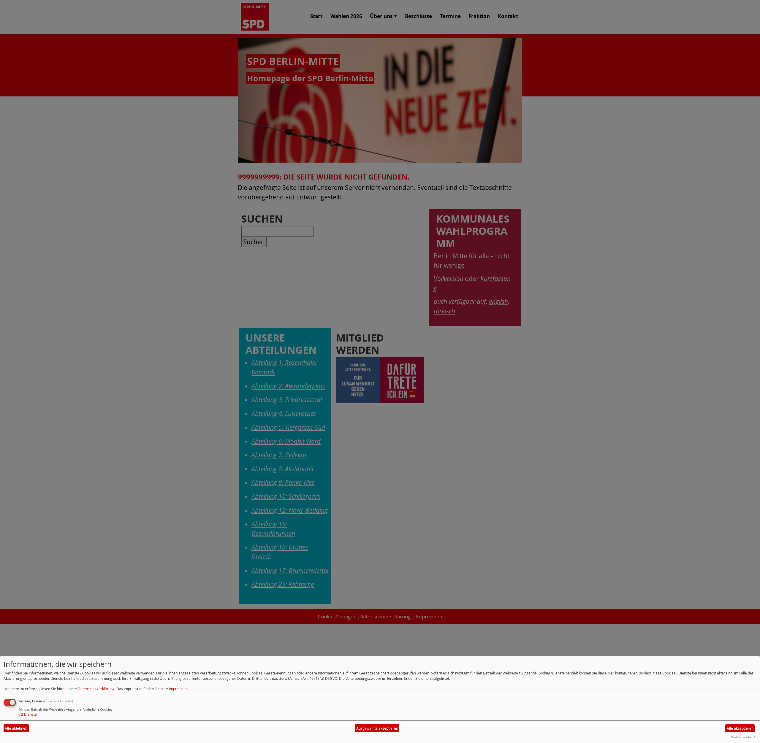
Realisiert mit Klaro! (743, 737)
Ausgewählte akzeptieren (377, 728)
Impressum (178, 689)
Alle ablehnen (16, 728)
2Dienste (27, 714)
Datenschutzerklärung (96, 689)
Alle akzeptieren (740, 728)
